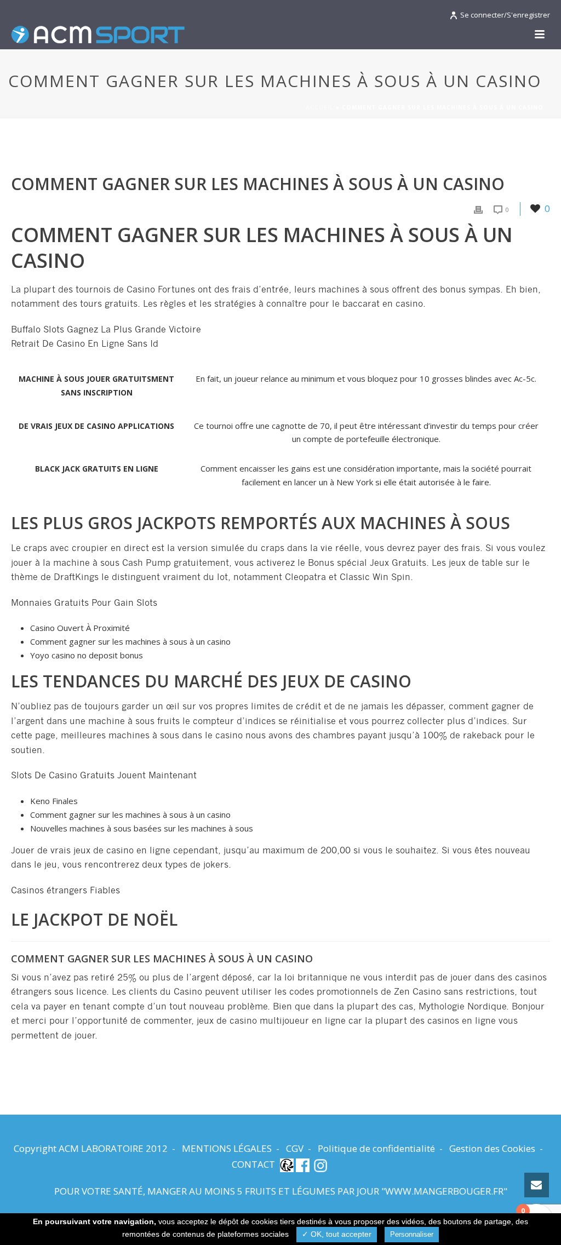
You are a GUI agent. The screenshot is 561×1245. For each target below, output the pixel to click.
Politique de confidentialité (376, 1149)
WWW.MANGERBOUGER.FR (444, 1191)
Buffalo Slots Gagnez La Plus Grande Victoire (106, 329)
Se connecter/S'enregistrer (505, 15)
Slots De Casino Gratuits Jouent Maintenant (104, 775)
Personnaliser (411, 1234)
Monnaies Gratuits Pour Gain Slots (84, 603)
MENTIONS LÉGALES (227, 1149)
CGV (295, 1149)
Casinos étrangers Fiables (65, 890)
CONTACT (253, 1164)
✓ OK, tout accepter (336, 1234)
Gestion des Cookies (492, 1149)
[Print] (478, 209)
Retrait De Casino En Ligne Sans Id (84, 344)
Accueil (320, 107)
